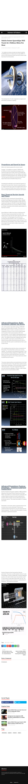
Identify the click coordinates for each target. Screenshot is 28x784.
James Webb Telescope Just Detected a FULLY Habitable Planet (17, 710)
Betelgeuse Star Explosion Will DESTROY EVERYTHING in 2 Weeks (16, 716)
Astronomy (7, 642)
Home (2, 36)
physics (6, 36)
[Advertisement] (14, 15)
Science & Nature (14, 32)
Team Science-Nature (6, 47)
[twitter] (20, 702)
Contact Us (16, 782)
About (11, 782)
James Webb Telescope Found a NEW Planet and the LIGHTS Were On (17, 722)
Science (14, 732)
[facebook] (7, 702)
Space (19, 732)
